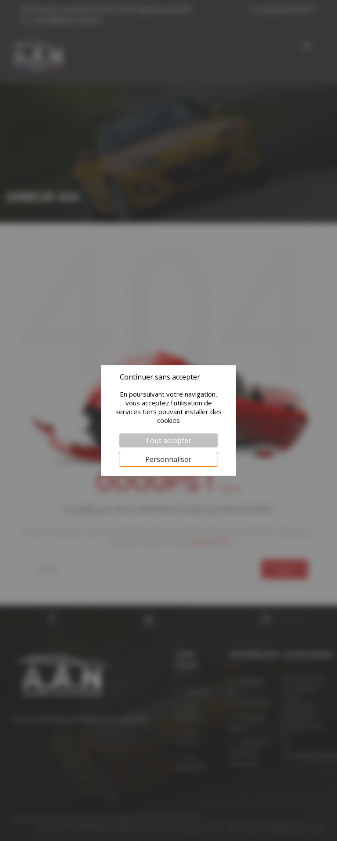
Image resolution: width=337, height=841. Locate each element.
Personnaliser (168, 459)
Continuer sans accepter (160, 377)
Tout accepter (168, 440)
